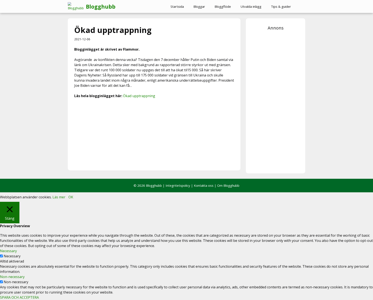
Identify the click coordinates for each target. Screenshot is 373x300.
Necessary (12, 256)
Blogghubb (100, 6)
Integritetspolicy (178, 185)
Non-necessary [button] (12, 276)
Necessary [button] (8, 251)
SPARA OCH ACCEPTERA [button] (19, 297)
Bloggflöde (223, 6)
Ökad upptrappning (139, 95)
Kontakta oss (203, 185)
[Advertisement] (154, 134)
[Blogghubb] (77, 6)
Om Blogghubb (228, 185)
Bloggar (199, 6)
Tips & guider (281, 6)
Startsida (177, 6)
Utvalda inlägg (250, 6)
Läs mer (58, 197)
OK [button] (70, 197)
